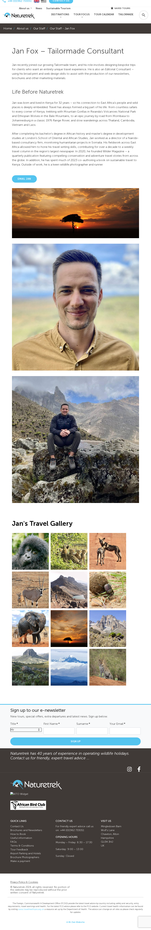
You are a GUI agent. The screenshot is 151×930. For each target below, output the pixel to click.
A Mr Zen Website (75, 922)
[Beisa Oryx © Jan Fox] (30, 590)
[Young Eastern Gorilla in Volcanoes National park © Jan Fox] (30, 551)
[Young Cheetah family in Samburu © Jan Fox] (69, 551)
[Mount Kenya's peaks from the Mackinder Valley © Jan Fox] (107, 628)
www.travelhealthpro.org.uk (31, 909)
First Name (51, 723)
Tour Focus (81, 14)
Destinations (60, 14)
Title (14, 723)
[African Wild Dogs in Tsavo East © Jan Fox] (107, 551)
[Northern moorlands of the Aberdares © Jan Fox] (30, 667)
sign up (75, 741)
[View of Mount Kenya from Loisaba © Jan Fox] (69, 667)
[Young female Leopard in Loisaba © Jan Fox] (107, 667)
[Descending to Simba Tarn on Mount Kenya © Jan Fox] (69, 590)
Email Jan (24, 178)
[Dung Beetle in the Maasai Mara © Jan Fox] (107, 590)
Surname (83, 723)
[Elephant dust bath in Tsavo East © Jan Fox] (30, 628)
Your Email (117, 723)
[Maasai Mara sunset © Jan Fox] (69, 628)
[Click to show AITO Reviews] (19, 793)
